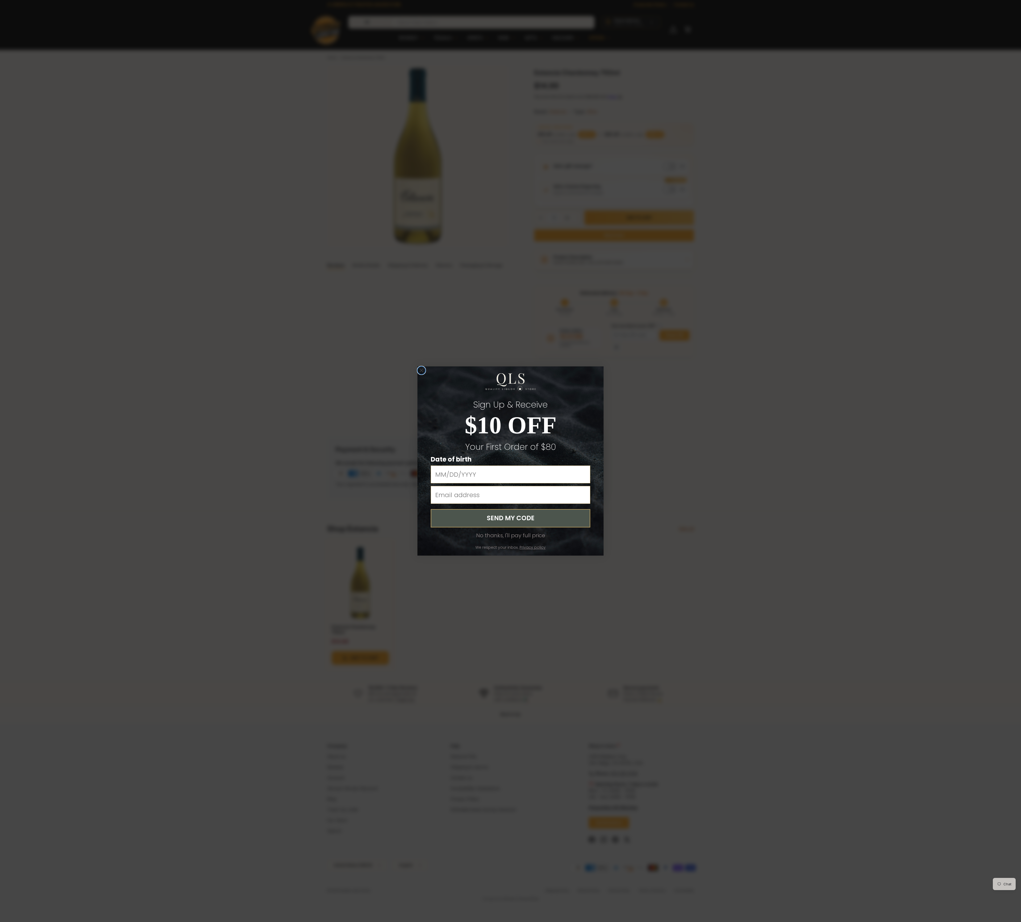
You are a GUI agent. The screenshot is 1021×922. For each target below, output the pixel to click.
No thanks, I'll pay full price (510, 535)
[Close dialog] (421, 370)
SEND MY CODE (510, 518)
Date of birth (451, 459)
